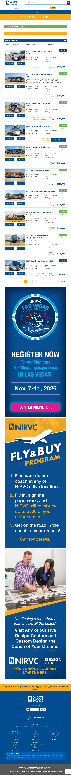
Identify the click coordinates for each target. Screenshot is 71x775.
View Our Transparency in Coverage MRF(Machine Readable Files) (46, 771)
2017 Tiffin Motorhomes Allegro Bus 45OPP (37, 236)
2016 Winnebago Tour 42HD (38, 212)
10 (53, 44)
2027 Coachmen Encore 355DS (39, 261)
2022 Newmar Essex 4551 (37, 170)
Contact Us (10, 64)
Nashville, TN (15, 742)
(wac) (54, 66)
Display (49, 44)
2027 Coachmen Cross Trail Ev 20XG (39, 52)
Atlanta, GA (15, 731)
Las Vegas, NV (56, 731)
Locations (53, 726)
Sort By (28, 44)
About (47, 726)
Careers (59, 726)
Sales (16, 726)
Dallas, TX (35, 731)
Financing (42, 726)
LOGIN (53, 7)
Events (36, 726)
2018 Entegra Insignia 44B (38, 147)
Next (62, 281)
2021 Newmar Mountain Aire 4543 (39, 75)
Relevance (34, 44)
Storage (26, 726)
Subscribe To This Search (15, 26)
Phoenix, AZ (35, 742)
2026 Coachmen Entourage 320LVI (38, 104)
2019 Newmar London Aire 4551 (40, 191)
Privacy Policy (25, 771)
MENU (35, 12)
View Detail (21, 64)
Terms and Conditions (14, 771)
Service (21, 726)
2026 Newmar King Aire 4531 (39, 126)
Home (11, 726)
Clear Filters (11, 33)
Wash (31, 726)
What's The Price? (58, 139)
